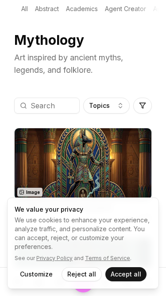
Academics (82, 8)
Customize (36, 274)
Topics (99, 105)
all (24, 8)
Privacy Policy (54, 258)
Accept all (126, 274)
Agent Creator (125, 8)
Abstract (47, 8)
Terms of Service (107, 258)
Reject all (81, 274)
